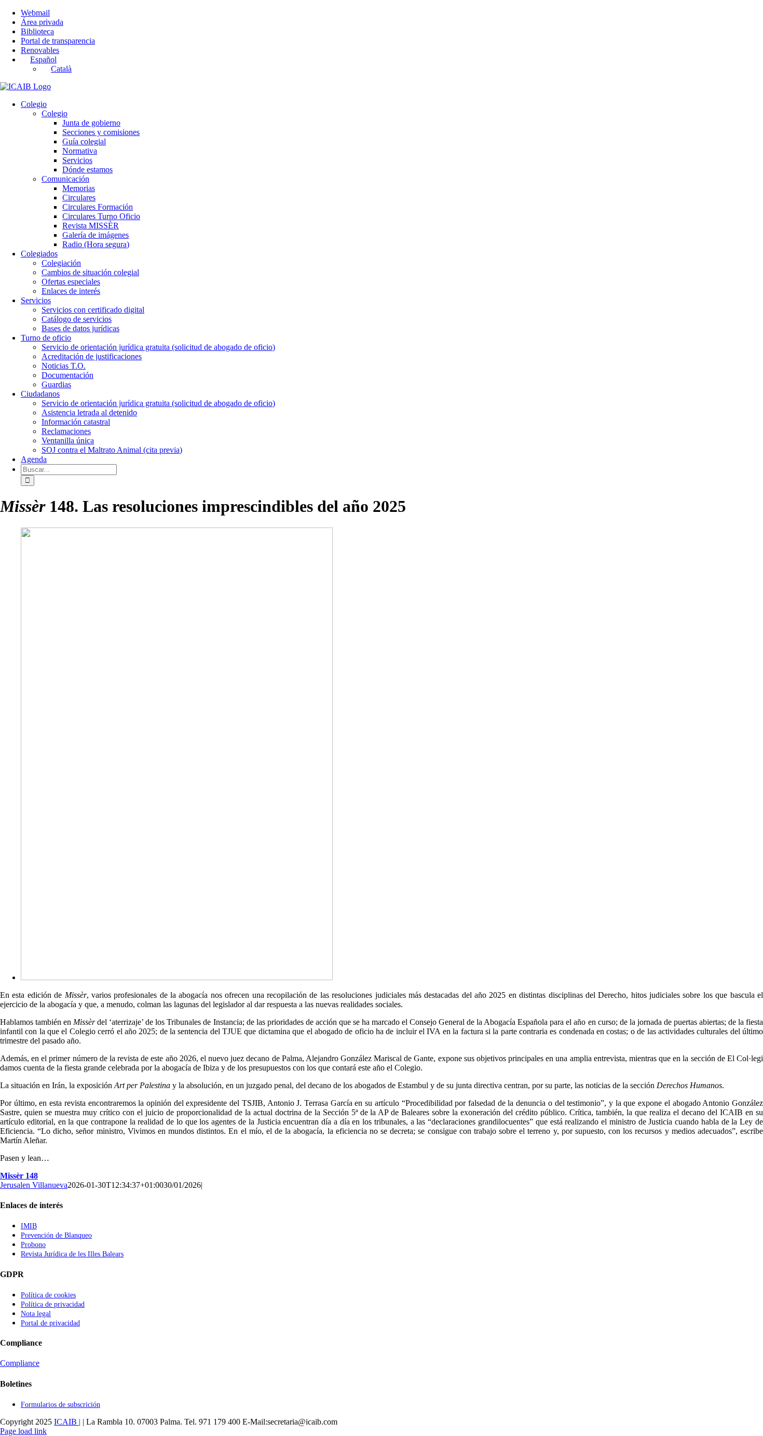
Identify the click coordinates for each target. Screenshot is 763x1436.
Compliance (19, 1363)
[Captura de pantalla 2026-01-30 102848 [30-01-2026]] (177, 977)
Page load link (23, 1431)
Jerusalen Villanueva (33, 1185)
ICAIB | (67, 1421)
